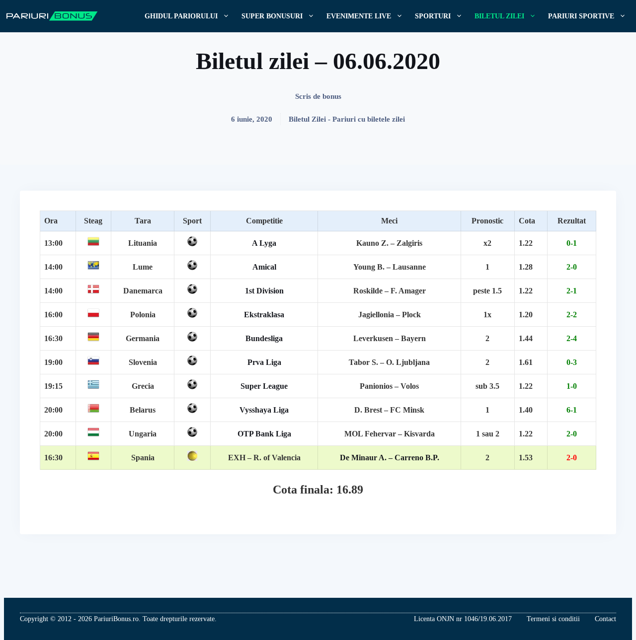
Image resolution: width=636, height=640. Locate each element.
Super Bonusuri (272, 16)
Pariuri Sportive (581, 16)
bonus (331, 96)
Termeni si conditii (553, 619)
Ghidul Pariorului (181, 16)
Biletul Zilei (499, 16)
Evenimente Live (358, 16)
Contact (605, 619)
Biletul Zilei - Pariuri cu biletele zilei (347, 119)
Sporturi (433, 16)
